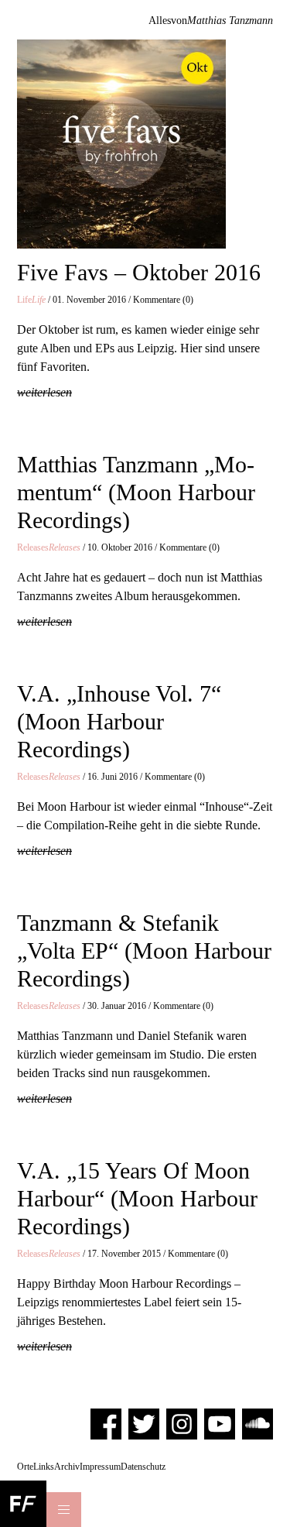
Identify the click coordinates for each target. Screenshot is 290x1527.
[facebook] (105, 1423)
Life (31, 299)
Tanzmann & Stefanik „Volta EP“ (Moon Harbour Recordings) (144, 950)
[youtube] (219, 1423)
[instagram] (181, 1423)
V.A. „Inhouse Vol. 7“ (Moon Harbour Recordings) (119, 721)
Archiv (67, 1466)
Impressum (100, 1466)
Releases (48, 547)
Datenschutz (143, 1466)
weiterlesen (44, 392)
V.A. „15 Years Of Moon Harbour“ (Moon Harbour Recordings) (137, 1198)
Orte (25, 1466)
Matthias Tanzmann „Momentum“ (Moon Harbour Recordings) (136, 492)
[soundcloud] (257, 1423)
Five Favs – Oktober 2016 (139, 272)
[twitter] (143, 1423)
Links (43, 1466)
